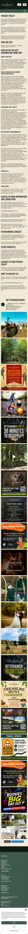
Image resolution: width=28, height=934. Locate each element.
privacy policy (16, 100)
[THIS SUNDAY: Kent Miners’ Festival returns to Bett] (14, 536)
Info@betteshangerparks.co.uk (9, 211)
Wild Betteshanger (5, 878)
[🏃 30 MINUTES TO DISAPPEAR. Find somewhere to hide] (14, 430)
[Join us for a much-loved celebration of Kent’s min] (14, 773)
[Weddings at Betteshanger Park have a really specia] (14, 826)
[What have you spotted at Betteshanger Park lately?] (14, 483)
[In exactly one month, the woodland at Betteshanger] (14, 562)
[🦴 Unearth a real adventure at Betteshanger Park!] (14, 404)
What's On (3, 875)
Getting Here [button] (4, 886)
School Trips (3, 862)
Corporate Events (5, 877)
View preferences (14, 930)
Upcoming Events (4, 890)
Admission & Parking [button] (5, 887)
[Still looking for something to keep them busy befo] (14, 589)
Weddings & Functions (6, 876)
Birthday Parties (4, 860)
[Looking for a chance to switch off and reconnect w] (14, 351)
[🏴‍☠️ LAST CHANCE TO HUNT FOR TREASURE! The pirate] (14, 694)
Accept (14, 922)
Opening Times (4, 885)
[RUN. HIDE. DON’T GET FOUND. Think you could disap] (14, 668)
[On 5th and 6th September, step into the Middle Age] (14, 377)
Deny (14, 926)
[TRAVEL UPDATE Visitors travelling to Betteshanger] (14, 747)
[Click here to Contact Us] (19, 4)
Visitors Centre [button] (4, 889)
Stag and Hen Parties (5, 865)
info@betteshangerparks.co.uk (14, 282)
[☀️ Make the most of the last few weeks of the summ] (14, 641)
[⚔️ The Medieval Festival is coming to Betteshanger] (14, 457)
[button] (26, 909)
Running (3, 867)
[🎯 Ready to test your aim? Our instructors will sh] (14, 325)
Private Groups (4, 863)
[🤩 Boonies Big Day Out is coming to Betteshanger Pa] (14, 800)
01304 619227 (4, 898)
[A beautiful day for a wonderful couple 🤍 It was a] (14, 615)
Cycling (2, 866)
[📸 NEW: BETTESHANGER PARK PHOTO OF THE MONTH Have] (14, 721)
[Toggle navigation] (24, 11)
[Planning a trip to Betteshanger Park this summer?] (14, 509)
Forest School (4, 861)
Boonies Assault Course (6, 868)
